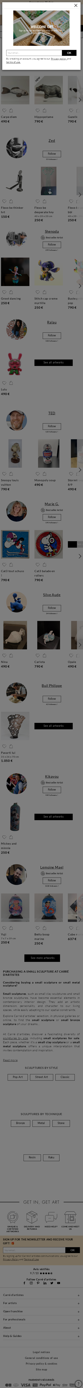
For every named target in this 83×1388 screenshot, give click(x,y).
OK (69, 53)
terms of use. (13, 62)
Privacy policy (59, 58)
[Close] (76, 5)
